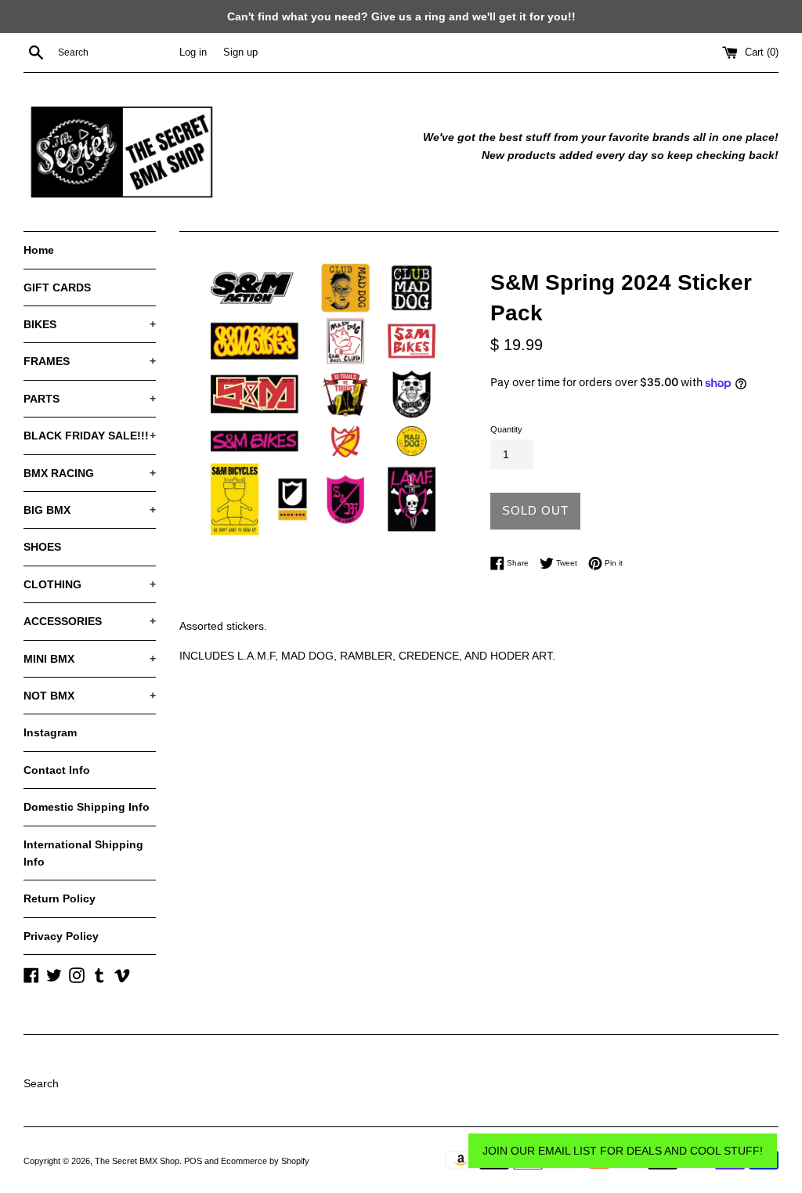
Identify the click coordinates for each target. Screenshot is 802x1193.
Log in (193, 52)
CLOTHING (89, 584)
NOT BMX (89, 695)
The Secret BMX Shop (137, 1161)
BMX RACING (89, 473)
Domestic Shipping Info (86, 807)
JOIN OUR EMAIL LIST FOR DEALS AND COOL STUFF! (622, 1150)
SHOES (42, 546)
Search (41, 1083)
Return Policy (59, 898)
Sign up (240, 52)
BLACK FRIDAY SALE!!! (89, 435)
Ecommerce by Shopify (265, 1161)
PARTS (89, 398)
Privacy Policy (61, 936)
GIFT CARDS (57, 287)
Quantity (506, 429)
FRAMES (89, 361)
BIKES (89, 324)
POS (193, 1161)
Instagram (50, 732)
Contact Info (56, 770)
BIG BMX (89, 510)
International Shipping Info (83, 853)
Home (38, 250)
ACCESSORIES (89, 621)
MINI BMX (89, 659)
